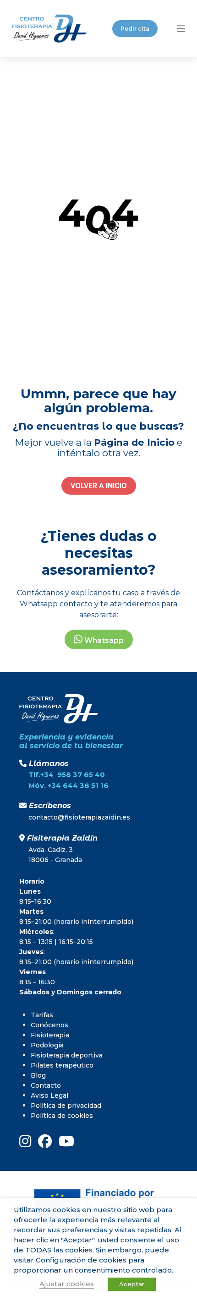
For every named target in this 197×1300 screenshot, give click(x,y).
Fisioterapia (50, 1035)
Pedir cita (134, 28)
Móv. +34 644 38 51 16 (68, 785)
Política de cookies (62, 1115)
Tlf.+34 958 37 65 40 (66, 774)
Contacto (46, 1085)
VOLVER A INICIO (99, 485)
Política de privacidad (66, 1105)
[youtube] (66, 1141)
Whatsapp (103, 640)
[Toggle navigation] (181, 29)
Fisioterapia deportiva (67, 1055)
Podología (47, 1045)
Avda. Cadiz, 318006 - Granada (55, 855)
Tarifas (42, 1015)
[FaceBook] (45, 1141)
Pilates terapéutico (62, 1065)
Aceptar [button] (131, 1284)
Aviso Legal (49, 1095)
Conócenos (49, 1025)
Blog (38, 1075)
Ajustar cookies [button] (66, 1283)
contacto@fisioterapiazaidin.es (79, 817)
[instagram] (25, 1141)
